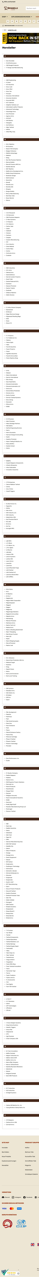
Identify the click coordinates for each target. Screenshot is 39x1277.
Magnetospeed (10, 602)
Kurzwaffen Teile (30, 1156)
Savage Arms (10, 855)
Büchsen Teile (29, 1152)
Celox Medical (10, 246)
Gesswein (9, 402)
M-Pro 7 (8, 596)
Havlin (8, 437)
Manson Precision (11, 620)
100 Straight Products (12, 65)
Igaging (8, 460)
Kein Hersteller (10, 61)
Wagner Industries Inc (12, 1055)
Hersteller (5, 1147)
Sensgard (9, 902)
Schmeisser (9, 868)
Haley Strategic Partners (13, 423)
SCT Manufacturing (11, 884)
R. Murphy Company (12, 773)
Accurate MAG (10, 100)
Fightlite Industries (11, 353)
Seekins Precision (11, 893)
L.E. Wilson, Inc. (10, 545)
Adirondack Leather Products (14, 107)
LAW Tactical (9, 570)
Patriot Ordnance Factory (13, 732)
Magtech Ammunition (12, 614)
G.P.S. (7, 370)
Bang (7, 157)
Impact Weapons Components (14, 463)
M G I (7, 591)
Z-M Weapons (10, 1120)
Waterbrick (9, 1069)
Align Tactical (10, 127)
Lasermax (9, 565)
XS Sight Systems (11, 1092)
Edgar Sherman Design (12, 314)
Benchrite (9, 180)
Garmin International (12, 377)
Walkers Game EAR (11, 1057)
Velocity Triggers (11, 1027)
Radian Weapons (11, 775)
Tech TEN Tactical (11, 986)
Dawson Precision (11, 286)
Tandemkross (10, 957)
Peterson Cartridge (11, 736)
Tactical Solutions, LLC (12, 941)
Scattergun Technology (12, 866)
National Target (10, 662)
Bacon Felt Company (12, 148)
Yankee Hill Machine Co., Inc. (14, 1105)
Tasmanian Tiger (11, 971)
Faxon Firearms (10, 349)
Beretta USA (9, 187)
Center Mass (9, 248)
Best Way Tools (10, 195)
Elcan (7, 321)
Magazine (28, 1165)
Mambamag (9, 618)
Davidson (8, 283)
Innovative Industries (12, 469)
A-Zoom (8, 82)
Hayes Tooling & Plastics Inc (14, 441)
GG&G (8, 406)
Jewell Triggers (10, 491)
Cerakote (8, 255)
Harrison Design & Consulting (14, 434)
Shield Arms (9, 918)
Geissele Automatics (12, 384)
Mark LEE (8, 636)
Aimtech (8, 118)
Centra (8, 251)
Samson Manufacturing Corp (14, 841)
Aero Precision (10, 113)
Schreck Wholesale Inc (12, 873)
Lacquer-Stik (9, 554)
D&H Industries (10, 268)
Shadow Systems (11, 906)
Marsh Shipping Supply (12, 641)
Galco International (11, 375)
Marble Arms (9, 627)
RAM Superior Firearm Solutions (15, 782)
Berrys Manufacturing (12, 193)
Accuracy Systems (11, 98)
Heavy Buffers (10, 443)
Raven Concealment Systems (14, 797)
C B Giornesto (10, 215)
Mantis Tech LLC (10, 625)
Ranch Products (10, 786)
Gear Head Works (11, 382)
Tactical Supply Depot (12, 946)
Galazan (8, 373)
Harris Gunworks (11, 432)
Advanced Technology (12, 109)
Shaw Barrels (10, 915)
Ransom (8, 793)
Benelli (8, 182)
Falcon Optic (9, 342)
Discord (7, 1197)
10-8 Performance (11, 63)
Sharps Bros (9, 913)
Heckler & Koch (10, 446)
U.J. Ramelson (10, 1001)
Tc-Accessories (10, 980)
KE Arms (8, 524)
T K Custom (9, 930)
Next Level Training (11, 676)
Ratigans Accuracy (11, 795)
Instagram (18, 1197)
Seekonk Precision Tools (13, 895)
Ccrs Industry (10, 244)
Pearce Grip (9, 734)
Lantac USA (9, 559)
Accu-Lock (9, 87)
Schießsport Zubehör (31, 1174)
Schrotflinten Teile (30, 1161)
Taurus (8, 973)
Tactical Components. (12, 937)
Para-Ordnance (10, 725)
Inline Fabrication (11, 467)
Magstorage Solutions (12, 611)
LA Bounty (9, 550)
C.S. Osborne (9, 224)
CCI (7, 242)
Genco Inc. (9, 388)
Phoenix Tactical (10, 741)
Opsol (7, 699)
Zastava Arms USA (11, 1122)
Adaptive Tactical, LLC (12, 105)
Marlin (8, 638)
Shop (4, 17)
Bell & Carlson (10, 178)
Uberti (8, 1003)
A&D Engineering (11, 80)
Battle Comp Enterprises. (13, 173)
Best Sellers (5, 1152)
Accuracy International (12, 95)
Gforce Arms (9, 404)
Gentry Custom (10, 395)
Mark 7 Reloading (11, 632)
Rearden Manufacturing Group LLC (16, 806)
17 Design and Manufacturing (14, 67)
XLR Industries (10, 1090)
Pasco (8, 730)
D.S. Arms (9, 270)
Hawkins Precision (11, 439)
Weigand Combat (11, 1073)
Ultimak (8, 1010)
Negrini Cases (10, 669)
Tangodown (9, 962)
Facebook (29, 1197)
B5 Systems (9, 146)
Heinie (8, 448)
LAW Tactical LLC (11, 572)
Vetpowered (9, 1031)
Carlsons (8, 235)
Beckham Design (11, 175)
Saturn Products (11, 850)
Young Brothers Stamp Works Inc (15, 1107)
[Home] (4, 30)
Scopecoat (9, 877)
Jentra (8, 486)
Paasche (8, 714)
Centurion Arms (10, 253)
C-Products (9, 221)
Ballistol (8, 155)
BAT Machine (10, 169)
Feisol (7, 351)
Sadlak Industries (11, 828)
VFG (7, 1034)
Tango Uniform (10, 959)
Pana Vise (9, 723)
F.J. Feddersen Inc (11, 338)
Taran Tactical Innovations (13, 966)
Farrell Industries (11, 347)
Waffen (27, 1147)
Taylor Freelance (10, 975)
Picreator (8, 746)
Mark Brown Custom (12, 634)
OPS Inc (8, 697)
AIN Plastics (9, 120)
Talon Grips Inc (10, 953)
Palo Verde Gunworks (12, 721)
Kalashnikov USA (11, 517)
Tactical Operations (11, 939)
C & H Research (10, 213)
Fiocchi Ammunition (12, 356)
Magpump (9, 609)
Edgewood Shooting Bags (13, 316)
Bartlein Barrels (10, 166)
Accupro (8, 93)
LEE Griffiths (9, 576)
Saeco (8, 830)
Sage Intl (8, 837)
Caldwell (8, 230)
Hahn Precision (10, 421)
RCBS (7, 800)
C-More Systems (11, 219)
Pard (7, 728)
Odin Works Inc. (10, 693)
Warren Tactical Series (12, 1064)
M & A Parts (9, 589)
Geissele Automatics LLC (13, 386)
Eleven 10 (9, 323)
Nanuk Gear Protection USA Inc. (15, 660)
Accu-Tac (9, 91)
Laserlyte (8, 563)
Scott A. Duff (9, 882)
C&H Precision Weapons (13, 217)
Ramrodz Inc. (10, 784)
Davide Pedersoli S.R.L (12, 281)
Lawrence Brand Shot (12, 574)
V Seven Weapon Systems (13, 1023)
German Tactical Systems (13, 397)
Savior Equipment (11, 857)
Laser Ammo (9, 561)
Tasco (7, 968)
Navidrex (8, 664)
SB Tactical (9, 862)
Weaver (8, 1071)
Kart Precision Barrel (12, 519)
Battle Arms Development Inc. (14, 171)
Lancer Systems (10, 556)
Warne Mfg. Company (12, 1062)
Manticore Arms (10, 623)
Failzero (8, 340)
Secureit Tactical (11, 891)
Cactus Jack (9, 226)
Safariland (9, 832)
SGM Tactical (9, 904)
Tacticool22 (9, 948)
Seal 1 (7, 886)
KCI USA (8, 521)
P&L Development (11, 712)
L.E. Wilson (9, 543)
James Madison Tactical (13, 484)
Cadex (8, 228)
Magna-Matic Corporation (13, 600)
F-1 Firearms (9, 335)
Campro (8, 233)
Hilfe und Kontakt (9, 2)
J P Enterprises (10, 482)
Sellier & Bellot (10, 900)
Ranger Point (10, 791)
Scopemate (9, 880)
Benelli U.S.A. (10, 184)
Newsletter (5, 1165)
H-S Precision (10, 419)
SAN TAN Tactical (11, 844)
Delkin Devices (10, 295)
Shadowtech (9, 909)
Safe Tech (9, 835)
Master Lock (9, 645)
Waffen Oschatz (10, 1053)
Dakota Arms (10, 272)
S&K (7, 823)
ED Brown (9, 312)
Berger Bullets (10, 191)
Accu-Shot (9, 89)
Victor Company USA (12, 1038)
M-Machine (9, 594)
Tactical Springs (10, 944)
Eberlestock (9, 309)
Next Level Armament (12, 673)
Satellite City (9, 846)
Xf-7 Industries (10, 1088)
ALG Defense (10, 125)
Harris (8, 430)
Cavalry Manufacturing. (12, 239)
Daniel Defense (10, 274)
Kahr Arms (9, 510)
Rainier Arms (10, 780)
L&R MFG (8, 541)
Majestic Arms (10, 616)
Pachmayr (9, 716)
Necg (7, 667)
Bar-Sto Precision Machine (13, 160)
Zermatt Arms (10, 1124)
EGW (7, 318)
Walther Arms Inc (11, 1060)
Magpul (8, 607)
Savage (8, 853)
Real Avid (8, 802)
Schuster (8, 875)
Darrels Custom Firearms (13, 277)
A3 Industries (10, 84)
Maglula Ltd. (9, 598)
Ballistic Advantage (11, 153)
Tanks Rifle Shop (11, 964)
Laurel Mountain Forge (12, 568)
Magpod (8, 605)
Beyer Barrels (10, 198)
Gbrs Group (9, 379)
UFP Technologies (11, 1006)
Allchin (8, 129)
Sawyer (8, 859)
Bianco (8, 200)
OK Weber (9, 695)
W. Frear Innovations (12, 1051)
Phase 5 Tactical (10, 739)
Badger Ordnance (11, 151)
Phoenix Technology (12, 743)
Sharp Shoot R (10, 911)
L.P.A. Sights (9, 547)
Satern (8, 848)
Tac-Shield (9, 932)
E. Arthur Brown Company (13, 307)
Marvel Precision (10, 643)
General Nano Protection (13, 390)
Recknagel (9, 809)
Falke (7, 344)
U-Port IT (8, 999)
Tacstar (8, 935)
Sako (7, 839)
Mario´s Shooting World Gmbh (14, 629)
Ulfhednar (9, 1008)
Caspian (8, 237)
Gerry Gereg (9, 400)
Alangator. (9, 122)
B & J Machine (10, 144)
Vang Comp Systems (12, 1025)
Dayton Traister (10, 288)
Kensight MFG (10, 528)
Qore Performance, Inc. (12, 758)
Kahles (8, 508)
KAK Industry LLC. (11, 512)
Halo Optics (9, 425)
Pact (7, 719)
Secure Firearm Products (13, 888)
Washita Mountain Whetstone (14, 1066)
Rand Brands (10, 789)
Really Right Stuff (11, 804)
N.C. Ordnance (10, 658)
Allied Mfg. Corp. (10, 131)
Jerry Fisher (9, 489)
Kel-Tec (8, 526)
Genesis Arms (10, 393)
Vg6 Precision (10, 1036)
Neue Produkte (6, 1156)
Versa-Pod (9, 1029)
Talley (7, 950)
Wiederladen (28, 1170)
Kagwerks (9, 506)
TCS (7, 982)
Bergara (8, 189)
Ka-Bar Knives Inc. (11, 503)
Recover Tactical (10, 811)
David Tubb (9, 279)
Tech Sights (9, 984)
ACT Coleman (10, 102)
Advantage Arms (11, 111)
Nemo (7, 671)
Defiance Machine (11, 292)
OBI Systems (10, 688)
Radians (8, 777)
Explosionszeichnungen (20, 17)
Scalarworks (9, 864)
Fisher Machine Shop (12, 358)
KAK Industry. (10, 515)
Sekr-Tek (8, 897)
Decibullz (8, 290)
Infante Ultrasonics (11, 465)
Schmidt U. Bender (11, 871)
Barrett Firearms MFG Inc (13, 164)
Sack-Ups (9, 826)
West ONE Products (11, 1075)
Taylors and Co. (10, 977)
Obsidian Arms (10, 690)
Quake (8, 760)
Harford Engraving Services (14, 428)
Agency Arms (10, 116)
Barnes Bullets (10, 162)
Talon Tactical (10, 955)
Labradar (8, 552)
